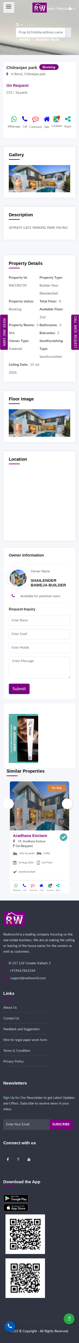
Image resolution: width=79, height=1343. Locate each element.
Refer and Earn (4, 332)
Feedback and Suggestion (21, 1029)
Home (26, 39)
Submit (19, 689)
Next (67, 804)
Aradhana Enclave (30, 835)
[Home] (39, 7)
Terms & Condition (16, 1050)
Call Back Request (75, 332)
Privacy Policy (13, 1061)
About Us (10, 1007)
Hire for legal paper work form (25, 1040)
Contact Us (11, 1018)
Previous (8, 804)
